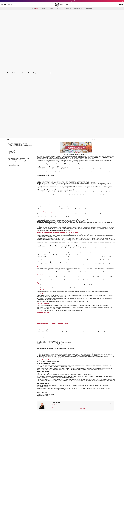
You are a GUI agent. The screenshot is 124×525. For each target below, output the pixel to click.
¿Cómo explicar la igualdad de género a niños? (46, 394)
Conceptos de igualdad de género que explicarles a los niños (19, 144)
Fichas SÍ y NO (11, 151)
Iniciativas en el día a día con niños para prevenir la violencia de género (19, 147)
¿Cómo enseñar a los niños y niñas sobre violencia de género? (18, 143)
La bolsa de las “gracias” (14, 165)
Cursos (35, 8)
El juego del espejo (12, 150)
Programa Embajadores (78, 8)
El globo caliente (11, 152)
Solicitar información (114, 4)
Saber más (77, 1)
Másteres (43, 8)
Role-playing (11, 154)
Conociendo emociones (12, 155)
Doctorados (59, 8)
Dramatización (11, 153)
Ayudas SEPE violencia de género (44, 397)
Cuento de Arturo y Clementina (15, 159)
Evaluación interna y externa (43, 395)
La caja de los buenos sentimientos (16, 162)
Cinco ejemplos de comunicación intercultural (46, 396)
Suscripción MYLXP (67, 8)
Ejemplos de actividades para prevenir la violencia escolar (18, 161)
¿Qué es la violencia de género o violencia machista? (16, 140)
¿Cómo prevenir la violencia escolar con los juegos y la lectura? (18, 160)
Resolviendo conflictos (12, 157)
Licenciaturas (51, 8)
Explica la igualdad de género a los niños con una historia (18, 158)
